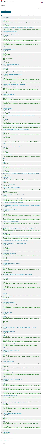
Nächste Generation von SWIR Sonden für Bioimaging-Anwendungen (9, 302)
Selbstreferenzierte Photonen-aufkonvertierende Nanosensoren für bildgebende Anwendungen (11, 87)
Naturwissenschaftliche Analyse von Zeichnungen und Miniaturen (8, 94)
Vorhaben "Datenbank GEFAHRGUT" (6, 432)
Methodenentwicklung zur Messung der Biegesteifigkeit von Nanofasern (9, 253)
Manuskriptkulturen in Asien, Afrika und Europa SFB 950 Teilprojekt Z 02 (7, 387)
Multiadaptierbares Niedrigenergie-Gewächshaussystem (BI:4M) (8, 296)
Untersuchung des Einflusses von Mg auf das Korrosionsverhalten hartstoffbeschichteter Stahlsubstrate (12, 77)
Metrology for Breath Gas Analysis (6, 260)
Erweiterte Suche (39, 8)
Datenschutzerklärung (7, 440)
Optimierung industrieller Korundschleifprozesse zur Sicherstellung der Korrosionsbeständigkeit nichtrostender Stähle (13, 202)
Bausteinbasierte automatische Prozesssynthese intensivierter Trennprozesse (10, 31)
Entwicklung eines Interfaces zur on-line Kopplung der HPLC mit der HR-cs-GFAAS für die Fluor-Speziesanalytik (12, 74)
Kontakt (1, 440)
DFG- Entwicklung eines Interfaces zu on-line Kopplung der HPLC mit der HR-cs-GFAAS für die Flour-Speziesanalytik (13, 91)
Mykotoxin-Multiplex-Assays (5, 299)
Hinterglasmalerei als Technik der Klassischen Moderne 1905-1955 (9, 184)
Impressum (4, 440)
